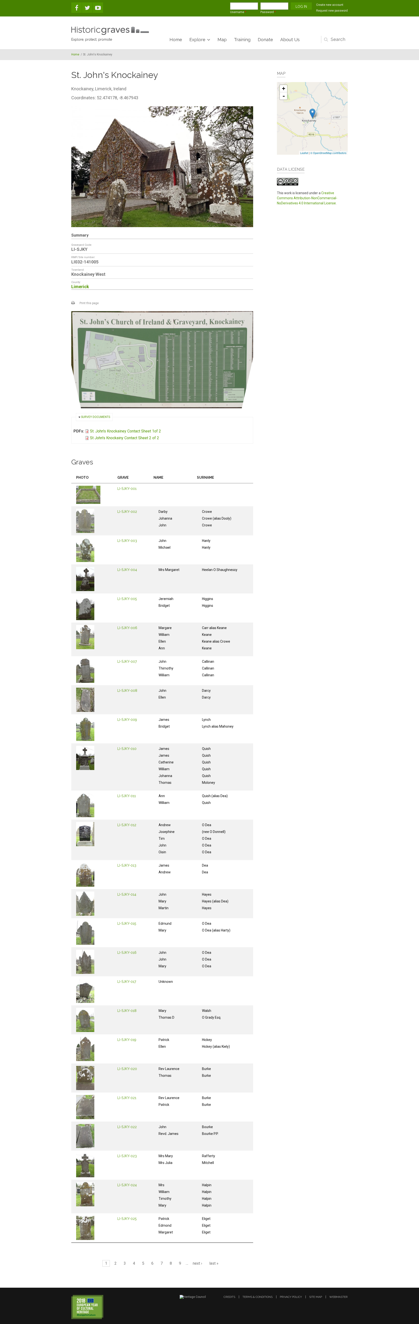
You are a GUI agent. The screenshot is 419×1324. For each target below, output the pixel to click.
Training (242, 39)
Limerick (80, 286)
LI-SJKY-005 (127, 599)
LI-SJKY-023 (127, 1156)
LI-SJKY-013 (126, 865)
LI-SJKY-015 (126, 923)
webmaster (338, 1296)
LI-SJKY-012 (126, 825)
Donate (265, 39)
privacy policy (291, 1296)
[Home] (110, 31)
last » (213, 1263)
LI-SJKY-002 (127, 512)
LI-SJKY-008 (127, 691)
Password (268, 12)
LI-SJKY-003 (127, 541)
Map (222, 39)
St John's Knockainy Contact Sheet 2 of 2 (124, 438)
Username (238, 12)
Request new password (332, 10)
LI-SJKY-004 (127, 570)
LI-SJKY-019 (126, 1040)
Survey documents (95, 417)
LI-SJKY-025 (127, 1219)
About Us (290, 39)
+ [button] (283, 88)
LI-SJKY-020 (127, 1069)
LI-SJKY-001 (127, 489)
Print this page (89, 303)
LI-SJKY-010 (127, 749)
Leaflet (304, 153)
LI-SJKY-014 (126, 894)
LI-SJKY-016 (127, 953)
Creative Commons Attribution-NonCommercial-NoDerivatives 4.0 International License (307, 198)
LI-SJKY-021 (126, 1098)
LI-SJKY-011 (126, 796)
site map (315, 1296)
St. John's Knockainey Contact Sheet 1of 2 (125, 431)
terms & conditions (257, 1296)
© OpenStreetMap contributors (328, 153)
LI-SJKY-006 (127, 628)
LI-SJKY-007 (127, 661)
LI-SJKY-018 (127, 1011)
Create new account (329, 5)
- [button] (283, 95)
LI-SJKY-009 (127, 720)
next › (197, 1263)
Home (175, 39)
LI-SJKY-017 (126, 982)
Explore (197, 39)
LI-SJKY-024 (127, 1185)
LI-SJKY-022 (127, 1127)
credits (229, 1296)
